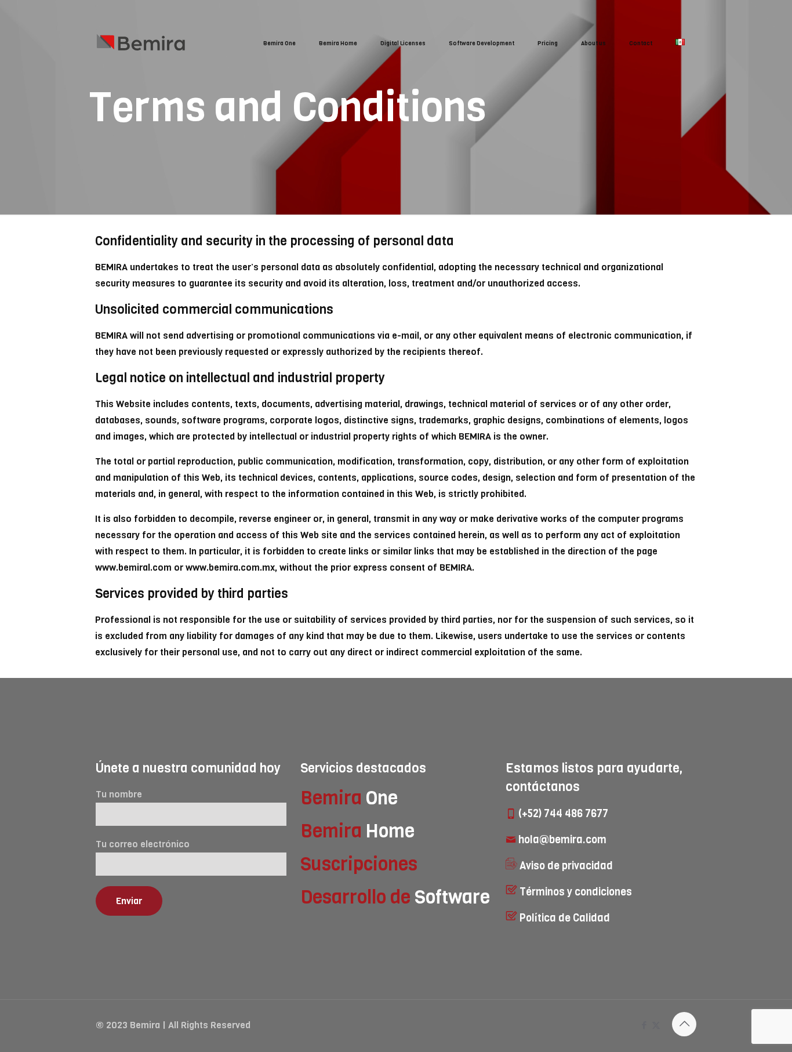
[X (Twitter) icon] (656, 1025)
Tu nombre (119, 794)
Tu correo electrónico (143, 844)
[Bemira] (145, 43)
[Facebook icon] (644, 1025)
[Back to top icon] (684, 1024)
